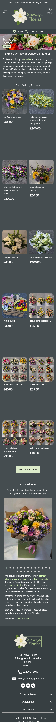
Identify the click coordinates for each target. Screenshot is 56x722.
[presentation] (29, 564)
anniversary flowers (19, 579)
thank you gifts (41, 579)
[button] (6, 567)
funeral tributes (16, 585)
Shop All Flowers (28, 469)
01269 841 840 (36, 31)
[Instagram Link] (28, 685)
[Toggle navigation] (5, 11)
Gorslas (27, 59)
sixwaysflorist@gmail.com (30, 678)
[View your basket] (50, 10)
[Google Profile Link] (33, 685)
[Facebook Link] (23, 685)
